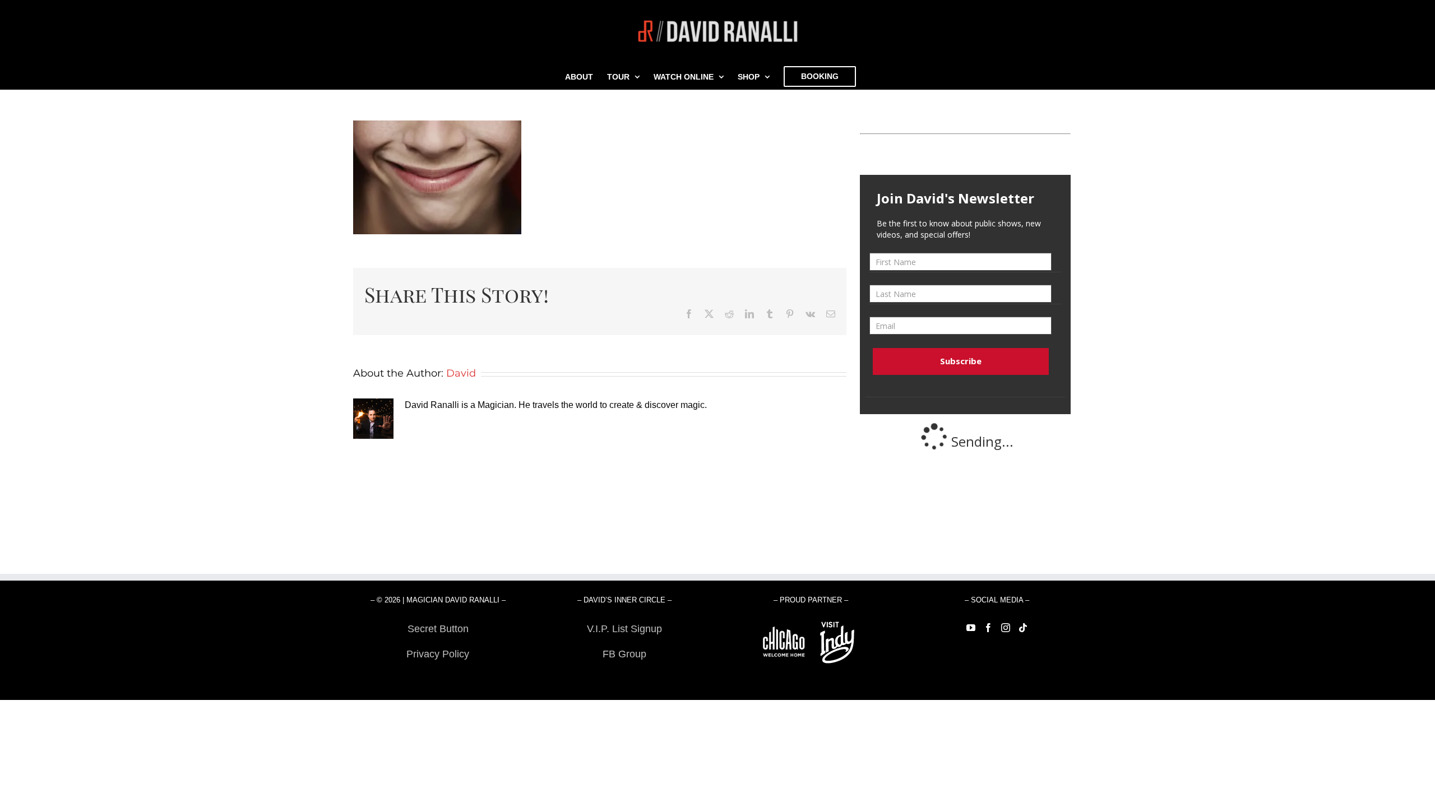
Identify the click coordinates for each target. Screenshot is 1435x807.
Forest (438, 679)
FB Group (624, 654)
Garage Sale (624, 679)
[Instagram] (1005, 627)
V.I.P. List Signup (624, 628)
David (461, 373)
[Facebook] (988, 627)
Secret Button (438, 628)
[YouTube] (970, 627)
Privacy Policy (437, 654)
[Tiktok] (1023, 627)
